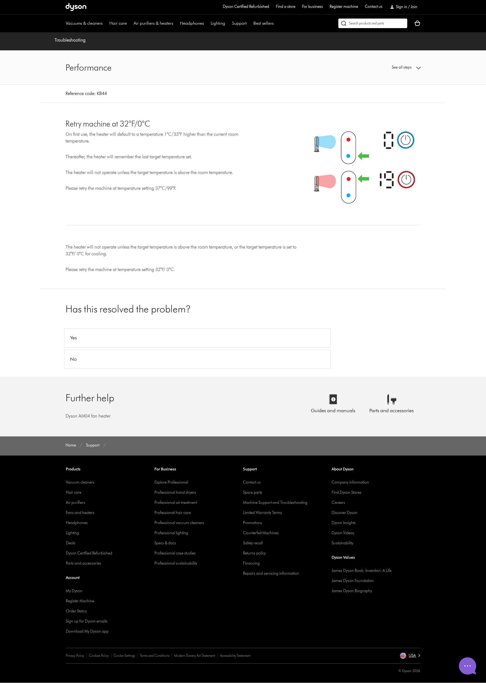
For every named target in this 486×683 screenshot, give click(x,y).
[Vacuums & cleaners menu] (105, 23)
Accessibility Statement (235, 655)
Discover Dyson (344, 512)
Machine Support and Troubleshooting (275, 502)
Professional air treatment (175, 502)
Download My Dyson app (87, 631)
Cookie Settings (124, 655)
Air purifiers (75, 502)
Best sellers (263, 23)
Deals (70, 543)
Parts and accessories (83, 563)
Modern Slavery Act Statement (194, 655)
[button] (379, 67)
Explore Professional (171, 482)
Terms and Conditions (154, 655)
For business (312, 6)
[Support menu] (249, 23)
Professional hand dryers (175, 492)
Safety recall (253, 543)
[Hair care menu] (129, 23)
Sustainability (342, 543)
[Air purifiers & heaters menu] (176, 23)
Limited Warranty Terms (262, 512)
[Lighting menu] (228, 23)
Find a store (285, 6)
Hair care (118, 23)
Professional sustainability (175, 563)
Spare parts (252, 492)
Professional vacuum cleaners (179, 522)
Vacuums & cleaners (84, 23)
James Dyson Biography (352, 591)
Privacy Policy (75, 655)
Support (239, 23)
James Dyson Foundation (353, 580)
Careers (338, 502)
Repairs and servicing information (271, 573)
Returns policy (254, 553)
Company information (350, 482)
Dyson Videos (343, 533)
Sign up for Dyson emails (86, 621)
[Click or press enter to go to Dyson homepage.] (76, 7)
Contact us (373, 6)
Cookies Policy (99, 655)
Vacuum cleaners (80, 482)
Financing (251, 563)
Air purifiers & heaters (153, 23)
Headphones (192, 23)
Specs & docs (165, 543)
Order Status (76, 611)
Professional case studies (175, 553)
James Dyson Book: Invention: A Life (362, 570)
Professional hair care (172, 512)
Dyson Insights (344, 522)
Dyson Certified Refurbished (246, 6)
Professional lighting (171, 533)
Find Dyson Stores (346, 492)
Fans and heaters (80, 512)
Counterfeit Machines (261, 533)
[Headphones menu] (207, 23)
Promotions (252, 522)
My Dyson (74, 591)
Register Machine (80, 601)
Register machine (344, 6)
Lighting (218, 23)
